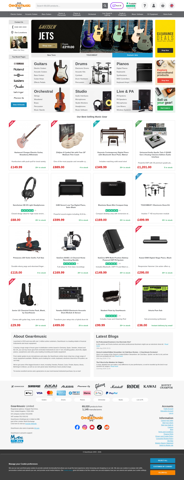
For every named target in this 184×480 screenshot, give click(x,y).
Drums (81, 64)
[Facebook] (77, 429)
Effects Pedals (39, 82)
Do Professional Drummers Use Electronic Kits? (113, 342)
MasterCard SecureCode (126, 393)
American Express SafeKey (151, 393)
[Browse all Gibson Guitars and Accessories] (102, 386)
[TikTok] (99, 429)
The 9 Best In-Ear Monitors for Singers (110, 362)
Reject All (162, 460)
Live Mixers (121, 106)
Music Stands (39, 110)
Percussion (79, 82)
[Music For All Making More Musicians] (17, 439)
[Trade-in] (165, 100)
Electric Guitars (40, 68)
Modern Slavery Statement (164, 443)
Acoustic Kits (80, 72)
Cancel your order (167, 420)
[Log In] (153, 5)
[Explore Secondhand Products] (165, 72)
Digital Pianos (122, 68)
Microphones (80, 99)
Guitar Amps (39, 79)
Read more (119, 356)
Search (105, 6)
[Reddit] (106, 429)
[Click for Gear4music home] (20, 5)
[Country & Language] (171, 5)
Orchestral (43, 91)
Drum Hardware (81, 79)
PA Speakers (122, 99)
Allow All (162, 472)
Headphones (80, 106)
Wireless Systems (124, 110)
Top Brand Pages (18, 57)
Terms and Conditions (165, 432)
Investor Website (31, 424)
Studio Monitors (81, 103)
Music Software (81, 110)
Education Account (167, 411)
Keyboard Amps (123, 82)
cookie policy (68, 470)
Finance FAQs (168, 434)
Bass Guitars (39, 75)
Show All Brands (19, 105)
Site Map (170, 441)
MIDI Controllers (123, 79)
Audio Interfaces (81, 96)
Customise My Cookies (162, 466)
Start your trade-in (167, 425)
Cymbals (78, 75)
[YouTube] (92, 429)
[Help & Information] (144, 5)
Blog (171, 429)
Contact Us (19, 22)
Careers (170, 427)
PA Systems (121, 96)
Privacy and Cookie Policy (164, 436)
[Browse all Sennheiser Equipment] (19, 386)
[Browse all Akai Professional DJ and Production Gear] (52, 386)
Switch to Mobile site (166, 445)
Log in (171, 413)
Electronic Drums (82, 68)
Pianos (123, 64)
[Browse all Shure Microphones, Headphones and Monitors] (36, 386)
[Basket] (162, 5)
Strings (37, 96)
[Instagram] (84, 429)
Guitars (40, 64)
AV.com (36, 428)
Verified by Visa (138, 393)
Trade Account (168, 409)
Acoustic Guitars (40, 72)
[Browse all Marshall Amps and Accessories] (118, 386)
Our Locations (21, 32)
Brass (36, 103)
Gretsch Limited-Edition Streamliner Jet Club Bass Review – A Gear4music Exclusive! (127, 352)
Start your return (167, 423)
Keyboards (121, 72)
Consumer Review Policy (164, 438)
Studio (81, 91)
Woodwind (38, 99)
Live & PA (125, 91)
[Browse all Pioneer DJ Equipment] (85, 386)
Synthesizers (122, 75)
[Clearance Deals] (165, 38)
